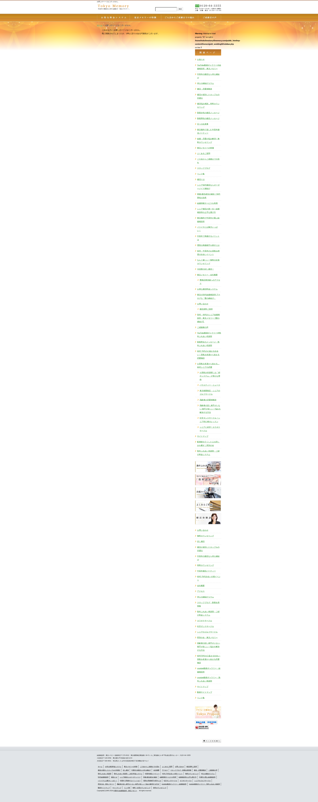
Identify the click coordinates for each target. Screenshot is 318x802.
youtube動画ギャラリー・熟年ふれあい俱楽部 (208, 679)
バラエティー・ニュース (210, 385)
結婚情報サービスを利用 (207, 203)
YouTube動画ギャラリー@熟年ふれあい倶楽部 (209, 334)
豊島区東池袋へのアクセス (210, 282)
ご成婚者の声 (202, 327)
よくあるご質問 (203, 153)
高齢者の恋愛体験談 (208, 400)
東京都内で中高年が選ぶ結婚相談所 (208, 219)
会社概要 (201, 586)
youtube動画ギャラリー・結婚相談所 (208, 670)
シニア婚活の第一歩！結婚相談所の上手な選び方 (208, 210)
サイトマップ (202, 436)
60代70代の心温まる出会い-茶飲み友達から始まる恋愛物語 (208, 659)
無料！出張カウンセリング (141, 788)
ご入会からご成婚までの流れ (208, 161)
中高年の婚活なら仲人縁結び (208, 76)
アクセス (201, 591)
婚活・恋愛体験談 (204, 89)
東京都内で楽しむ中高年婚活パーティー (208, 131)
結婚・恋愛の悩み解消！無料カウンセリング (208, 140)
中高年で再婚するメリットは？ (130, 781)
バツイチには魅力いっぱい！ (207, 229)
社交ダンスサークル (205, 626)
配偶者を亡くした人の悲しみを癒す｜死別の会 (208, 443)
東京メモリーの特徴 (205, 148)
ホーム (100, 766)
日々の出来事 (202, 124)
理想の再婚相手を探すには (208, 245)
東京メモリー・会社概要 (207, 275)
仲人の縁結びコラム (205, 83)
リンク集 (201, 174)
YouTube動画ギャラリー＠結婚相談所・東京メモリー (209, 67)
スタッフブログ (203, 168)
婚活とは (201, 179)
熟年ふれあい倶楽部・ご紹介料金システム (208, 453)
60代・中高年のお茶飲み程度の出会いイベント (208, 252)
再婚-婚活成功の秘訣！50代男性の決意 (208, 196)
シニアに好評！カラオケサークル (210, 429)
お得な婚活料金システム (207, 289)
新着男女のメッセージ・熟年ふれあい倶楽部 (208, 343)
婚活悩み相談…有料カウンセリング (208, 105)
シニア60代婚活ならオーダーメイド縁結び (208, 187)
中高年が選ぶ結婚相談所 (207, 777)
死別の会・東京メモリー (207, 637)
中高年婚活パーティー (206, 571)
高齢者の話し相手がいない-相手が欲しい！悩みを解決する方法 (210, 408)
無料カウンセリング (205, 536)
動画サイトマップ (204, 692)
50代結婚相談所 (103, 777)
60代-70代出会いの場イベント (208, 578)
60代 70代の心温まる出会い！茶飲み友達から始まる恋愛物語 (208, 354)
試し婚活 (201, 541)
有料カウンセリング (205, 565)
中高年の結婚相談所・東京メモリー (125, 791)
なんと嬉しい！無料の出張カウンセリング (208, 262)
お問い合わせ (202, 304)
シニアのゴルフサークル (207, 632)
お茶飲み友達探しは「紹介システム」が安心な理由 (210, 376)
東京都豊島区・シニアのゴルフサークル (210, 392)
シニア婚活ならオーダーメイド (130, 777)
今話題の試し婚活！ (205, 269)
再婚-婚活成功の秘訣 (150, 777)
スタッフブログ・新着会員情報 (208, 604)
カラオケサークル (204, 621)
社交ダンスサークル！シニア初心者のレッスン (210, 419)
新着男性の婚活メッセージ (208, 118)
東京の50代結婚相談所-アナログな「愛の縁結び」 (208, 296)
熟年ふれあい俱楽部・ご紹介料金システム (208, 613)
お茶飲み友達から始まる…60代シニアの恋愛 (208, 365)
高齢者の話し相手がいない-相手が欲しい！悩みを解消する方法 (138, 784)
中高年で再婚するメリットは (208, 238)
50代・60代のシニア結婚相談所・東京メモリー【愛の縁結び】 (208, 318)
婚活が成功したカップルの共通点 (208, 96)
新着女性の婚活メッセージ (208, 113)
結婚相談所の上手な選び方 (188, 777)
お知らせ (201, 59)
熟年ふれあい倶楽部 (104, 774)
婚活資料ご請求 (206, 309)
